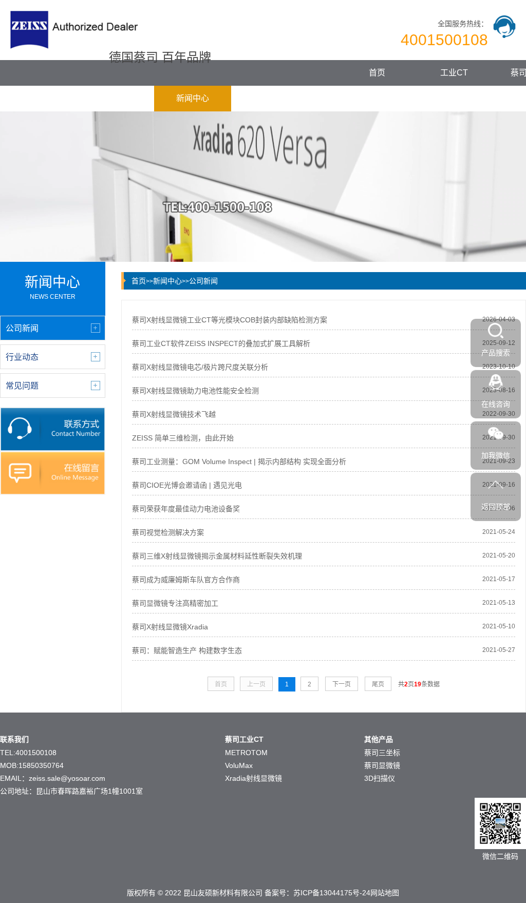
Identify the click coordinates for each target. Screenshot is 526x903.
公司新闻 (203, 281)
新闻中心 (192, 98)
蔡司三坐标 (382, 752)
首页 (377, 72)
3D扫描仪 (379, 778)
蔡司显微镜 (38, 98)
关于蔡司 (269, 98)
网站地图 (384, 893)
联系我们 (346, 98)
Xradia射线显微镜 (253, 778)
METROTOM (246, 752)
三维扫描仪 (115, 98)
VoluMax (239, 765)
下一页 (341, 684)
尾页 (378, 684)
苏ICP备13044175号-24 (331, 893)
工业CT (454, 72)
